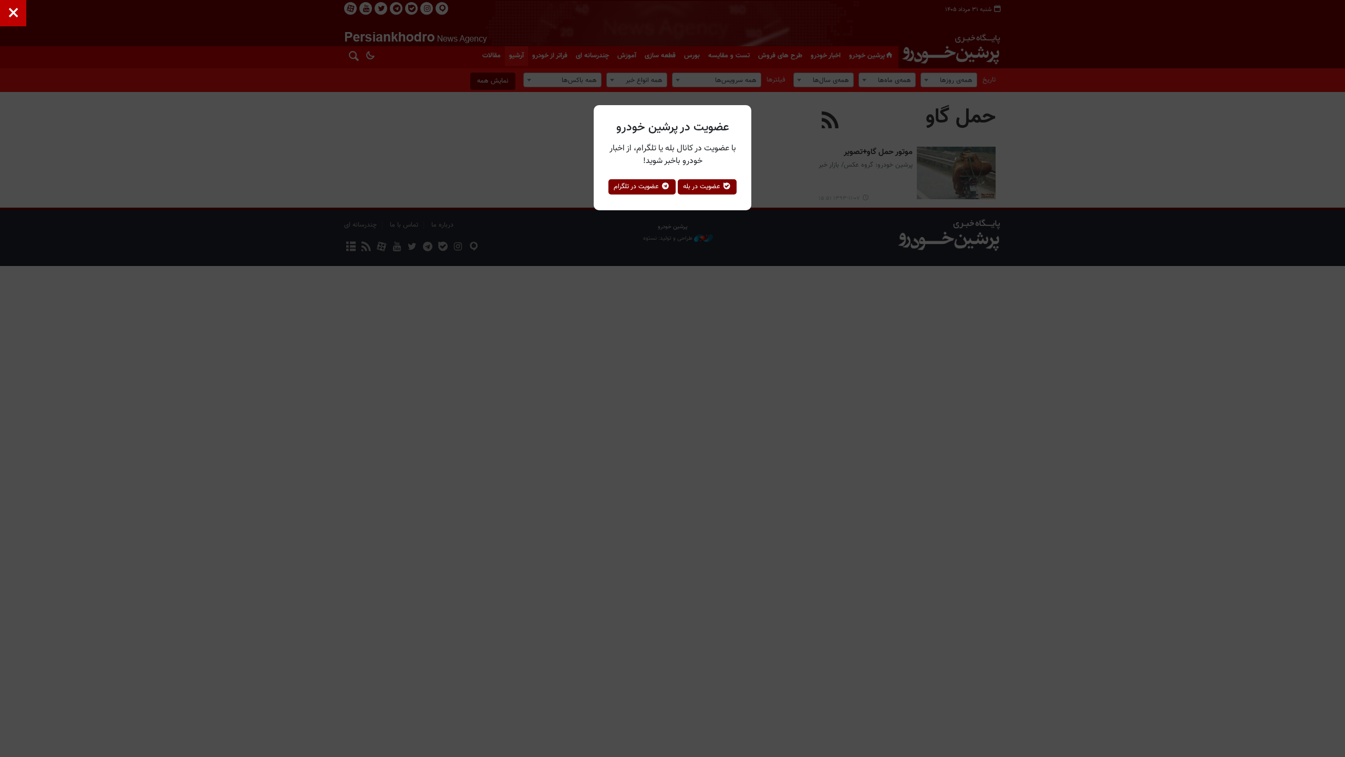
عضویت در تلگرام (637, 186)
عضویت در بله (702, 186)
